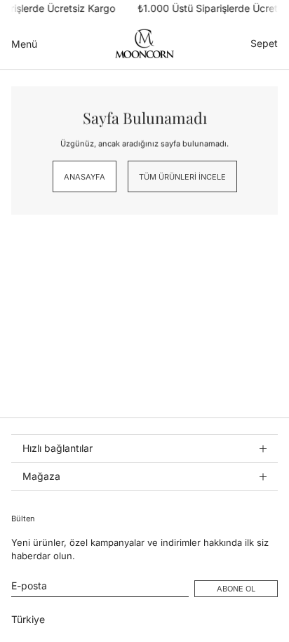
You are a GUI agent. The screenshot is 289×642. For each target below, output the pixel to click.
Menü (24, 43)
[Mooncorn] (144, 43)
